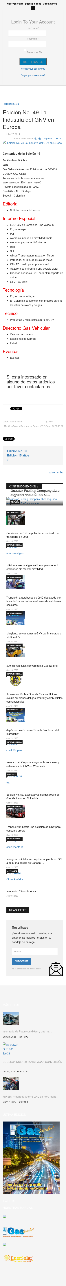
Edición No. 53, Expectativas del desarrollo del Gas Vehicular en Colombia (33, 796)
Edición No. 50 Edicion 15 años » (18, 455)
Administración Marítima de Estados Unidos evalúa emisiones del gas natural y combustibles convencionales (34, 697)
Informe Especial (14, 545)
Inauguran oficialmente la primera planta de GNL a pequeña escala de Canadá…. (34, 860)
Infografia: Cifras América (21, 891)
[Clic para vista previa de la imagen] (33, 142)
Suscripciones (33, 3)
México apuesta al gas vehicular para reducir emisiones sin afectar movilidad (32, 567)
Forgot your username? (33, 75)
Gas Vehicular (15, 3)
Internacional (13, 513)
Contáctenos (50, 3)
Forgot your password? (33, 68)
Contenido (11, 774)
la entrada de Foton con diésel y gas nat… (27, 1031)
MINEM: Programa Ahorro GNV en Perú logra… (30, 1096)
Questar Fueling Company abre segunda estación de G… (34, 492)
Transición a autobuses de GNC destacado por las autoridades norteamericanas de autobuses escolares (33, 601)
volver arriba (56, 472)
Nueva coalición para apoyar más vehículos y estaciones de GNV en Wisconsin (32, 764)
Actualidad (12, 871)
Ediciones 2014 (11, 104)
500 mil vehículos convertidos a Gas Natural (32, 665)
